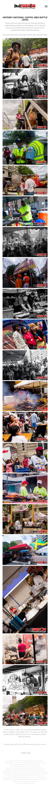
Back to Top (25, 753)
